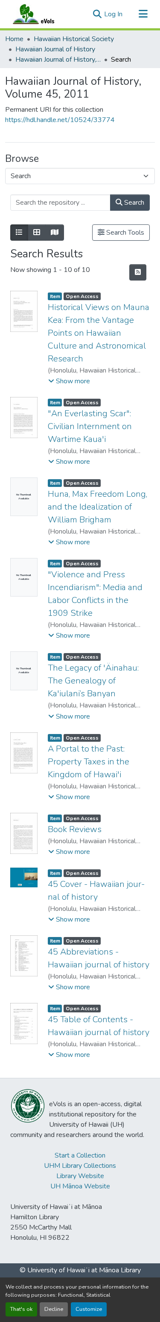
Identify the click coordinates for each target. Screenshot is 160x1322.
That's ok (21, 1309)
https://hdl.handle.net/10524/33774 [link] (60, 120)
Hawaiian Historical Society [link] (74, 39)
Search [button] (133, 202)
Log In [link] (113, 14)
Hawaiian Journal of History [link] (55, 49)
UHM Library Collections (80, 1165)
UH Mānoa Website (80, 1186)
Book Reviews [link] (75, 829)
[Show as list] (19, 232)
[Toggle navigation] (143, 14)
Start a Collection (80, 1155)
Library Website (80, 1176)
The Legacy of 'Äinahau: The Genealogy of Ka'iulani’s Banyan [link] (93, 680)
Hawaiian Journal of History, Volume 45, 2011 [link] (58, 59)
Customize (89, 1309)
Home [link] (14, 39)
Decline (53, 1309)
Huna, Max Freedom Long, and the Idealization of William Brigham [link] (97, 506)
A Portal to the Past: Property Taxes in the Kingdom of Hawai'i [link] (88, 761)
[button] (42, 14)
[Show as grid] (37, 232)
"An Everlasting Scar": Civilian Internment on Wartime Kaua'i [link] (90, 426)
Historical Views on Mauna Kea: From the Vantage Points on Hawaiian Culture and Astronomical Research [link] (98, 332)
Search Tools (124, 232)
